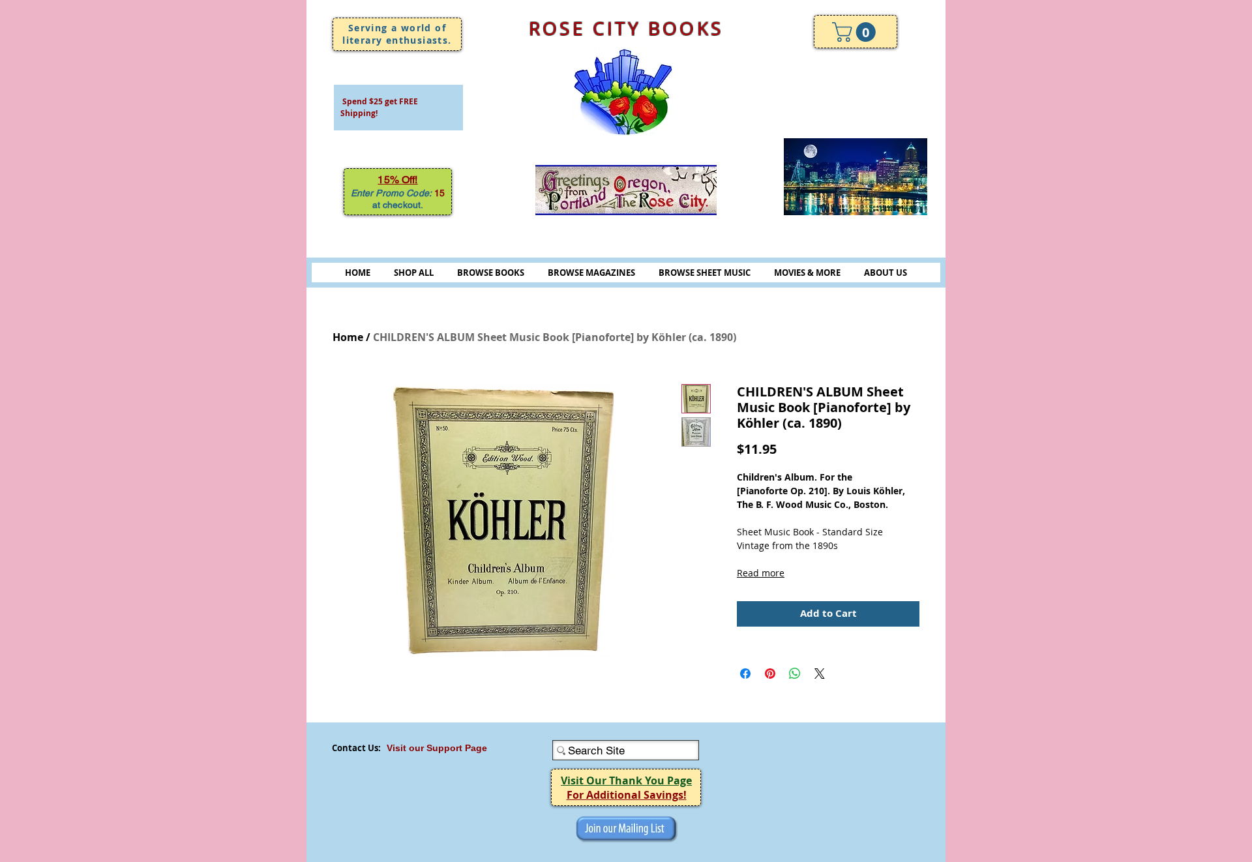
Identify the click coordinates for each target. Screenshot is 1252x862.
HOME (357, 272)
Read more (760, 573)
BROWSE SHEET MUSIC (705, 272)
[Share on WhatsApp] (795, 673)
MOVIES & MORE (807, 272)
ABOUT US (885, 272)
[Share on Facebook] (745, 673)
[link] (856, 32)
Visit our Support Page (437, 748)
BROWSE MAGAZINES (591, 272)
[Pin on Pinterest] (770, 673)
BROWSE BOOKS (490, 272)
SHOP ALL (414, 272)
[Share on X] (819, 673)
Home (348, 337)
